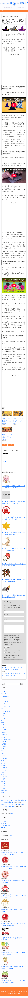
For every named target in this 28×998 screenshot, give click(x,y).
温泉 (2, 748)
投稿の (4, 823)
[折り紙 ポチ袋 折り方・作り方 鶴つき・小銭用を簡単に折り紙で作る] (6, 554)
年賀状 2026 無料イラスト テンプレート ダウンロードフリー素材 (14, 853)
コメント (6, 623)
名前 (5, 610)
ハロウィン (11, 444)
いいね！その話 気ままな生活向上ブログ (14, 4)
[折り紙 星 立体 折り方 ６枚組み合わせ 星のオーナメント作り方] (6, 522)
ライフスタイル (5, 706)
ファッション (5, 693)
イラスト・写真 (5, 711)
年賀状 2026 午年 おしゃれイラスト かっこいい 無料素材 (13, 867)
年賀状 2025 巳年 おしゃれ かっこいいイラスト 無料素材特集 (13, 924)
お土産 (3, 737)
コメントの (5, 825)
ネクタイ (3, 699)
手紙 (2, 725)
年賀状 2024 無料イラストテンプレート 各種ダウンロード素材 (13, 967)
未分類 (3, 756)
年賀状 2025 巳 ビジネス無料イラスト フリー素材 (13, 939)
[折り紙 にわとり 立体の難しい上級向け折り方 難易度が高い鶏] (6, 585)
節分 (2, 792)
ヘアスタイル (5, 701)
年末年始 (3, 781)
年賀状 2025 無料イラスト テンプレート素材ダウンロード (13, 910)
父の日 (3, 788)
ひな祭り (3, 763)
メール (6, 614)
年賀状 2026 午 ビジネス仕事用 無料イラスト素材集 (13, 881)
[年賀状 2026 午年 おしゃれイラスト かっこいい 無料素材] (14, 860)
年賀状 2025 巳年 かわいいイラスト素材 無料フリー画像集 (14, 953)
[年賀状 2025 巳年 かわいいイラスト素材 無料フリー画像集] (14, 945)
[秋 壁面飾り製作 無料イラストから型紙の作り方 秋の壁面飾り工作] (6, 569)
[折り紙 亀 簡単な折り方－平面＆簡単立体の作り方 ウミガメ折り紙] (6, 491)
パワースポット (5, 741)
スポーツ (3, 691)
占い (2, 720)
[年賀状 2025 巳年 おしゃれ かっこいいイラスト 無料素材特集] (14, 917)
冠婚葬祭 (3, 732)
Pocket (4, 461)
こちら (11, 813)
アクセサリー (5, 696)
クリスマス (4, 765)
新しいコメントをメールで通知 (12, 650)
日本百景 (3, 746)
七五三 (3, 772)
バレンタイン (5, 770)
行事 (2, 760)
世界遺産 (3, 744)
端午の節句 (4, 790)
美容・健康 (4, 758)
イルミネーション (6, 739)
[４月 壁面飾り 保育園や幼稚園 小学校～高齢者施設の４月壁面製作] (6, 476)
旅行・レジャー (5, 734)
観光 (2, 753)
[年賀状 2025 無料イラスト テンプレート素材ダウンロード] (14, 903)
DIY (2, 709)
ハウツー (4, 444)
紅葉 (2, 750)
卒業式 (3, 779)
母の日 (3, 786)
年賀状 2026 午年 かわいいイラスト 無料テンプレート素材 (13, 896)
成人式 (3, 783)
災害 (2, 727)
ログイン (3, 821)
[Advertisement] (14, 70)
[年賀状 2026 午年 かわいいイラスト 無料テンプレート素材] (14, 888)
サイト (5, 619)
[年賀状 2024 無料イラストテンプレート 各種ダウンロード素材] (14, 960)
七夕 (2, 774)
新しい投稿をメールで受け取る (12, 652)
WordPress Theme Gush (14, 993)
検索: (2, 684)
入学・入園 (4, 776)
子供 (2, 722)
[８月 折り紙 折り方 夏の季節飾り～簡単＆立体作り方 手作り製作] (6, 507)
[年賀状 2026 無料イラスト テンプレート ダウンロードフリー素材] (14, 845)
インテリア (4, 713)
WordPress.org (5, 828)
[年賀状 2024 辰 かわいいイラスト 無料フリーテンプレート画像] (14, 974)
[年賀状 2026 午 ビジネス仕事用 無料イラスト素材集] (14, 874)
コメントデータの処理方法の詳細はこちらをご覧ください (13, 659)
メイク (3, 703)
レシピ (3, 718)
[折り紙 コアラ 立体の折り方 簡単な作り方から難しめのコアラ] (6, 538)
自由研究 (3, 729)
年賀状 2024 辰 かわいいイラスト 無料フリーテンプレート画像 (13, 981)
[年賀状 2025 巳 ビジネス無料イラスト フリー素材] (14, 931)
